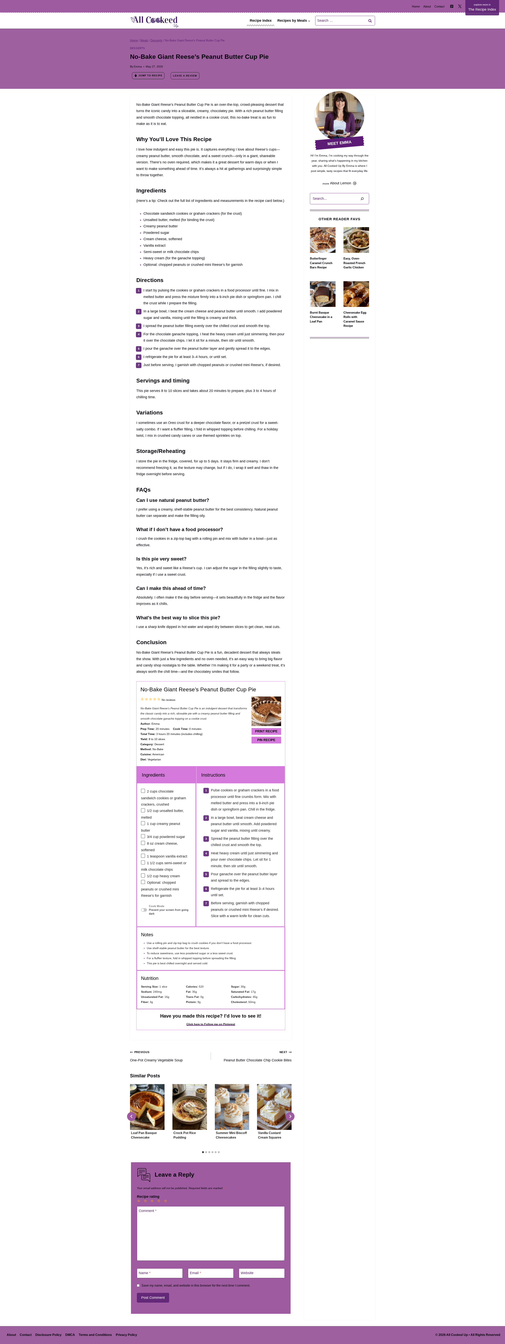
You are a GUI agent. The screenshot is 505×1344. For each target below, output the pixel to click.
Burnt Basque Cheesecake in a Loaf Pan (321, 317)
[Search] (362, 198)
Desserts (137, 48)
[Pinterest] (451, 6)
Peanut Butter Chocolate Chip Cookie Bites (258, 1056)
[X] (459, 6)
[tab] (203, 1152)
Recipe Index (261, 20)
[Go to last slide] (131, 1116)
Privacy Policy (126, 1335)
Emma (138, 66)
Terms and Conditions (95, 1335)
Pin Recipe (266, 740)
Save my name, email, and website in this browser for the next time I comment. (195, 1285)
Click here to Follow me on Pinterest (210, 1024)
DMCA (70, 1335)
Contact (439, 6)
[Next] (290, 1116)
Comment (147, 1211)
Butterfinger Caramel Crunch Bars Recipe (321, 263)
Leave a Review (185, 75)
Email (195, 1273)
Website (247, 1273)
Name (145, 1273)
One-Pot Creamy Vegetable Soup (156, 1056)
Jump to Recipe (150, 75)
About (427, 6)
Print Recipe (266, 731)
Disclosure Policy (48, 1335)
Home (416, 6)
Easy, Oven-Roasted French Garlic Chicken (354, 263)
